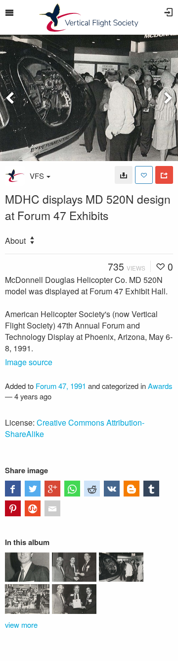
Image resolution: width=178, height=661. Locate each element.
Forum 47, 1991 (61, 386)
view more (21, 624)
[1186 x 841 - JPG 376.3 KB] (124, 175)
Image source (28, 362)
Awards (160, 386)
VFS (37, 175)
